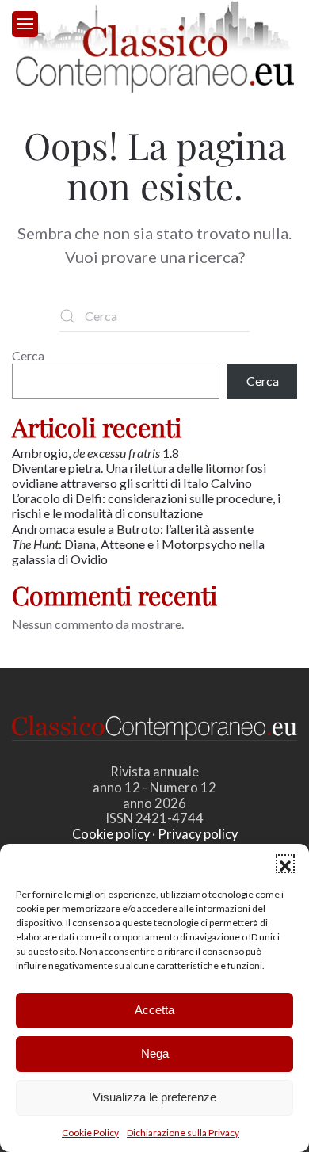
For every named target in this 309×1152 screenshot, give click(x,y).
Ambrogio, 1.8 (96, 452)
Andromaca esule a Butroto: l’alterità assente (133, 528)
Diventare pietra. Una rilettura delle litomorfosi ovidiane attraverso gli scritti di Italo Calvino (139, 475)
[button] (285, 864)
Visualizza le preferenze (154, 1097)
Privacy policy (198, 834)
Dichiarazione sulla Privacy (183, 1133)
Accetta (154, 1010)
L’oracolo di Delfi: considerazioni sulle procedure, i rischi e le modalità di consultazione (146, 505)
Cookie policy (111, 834)
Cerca (28, 355)
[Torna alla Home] (155, 47)
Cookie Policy (90, 1133)
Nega (155, 1053)
